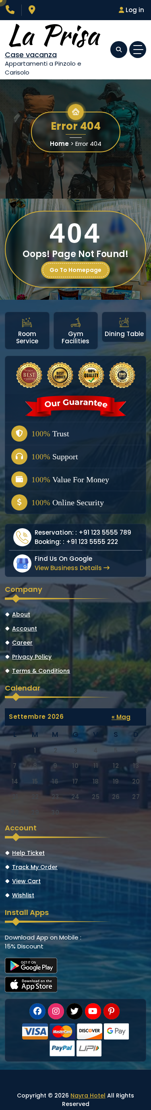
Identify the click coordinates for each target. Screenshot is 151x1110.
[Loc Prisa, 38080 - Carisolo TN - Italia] (33, 10)
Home (59, 143)
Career (22, 643)
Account (24, 629)
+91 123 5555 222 (92, 541)
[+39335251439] (11, 10)
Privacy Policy (32, 657)
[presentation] (10, 330)
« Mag (121, 717)
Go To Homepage (75, 270)
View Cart (26, 881)
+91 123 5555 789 (105, 532)
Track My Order (35, 867)
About (21, 614)
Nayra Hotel (87, 1095)
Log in (134, 10)
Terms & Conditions (41, 671)
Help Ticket (28, 853)
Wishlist (23, 895)
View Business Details (69, 568)
